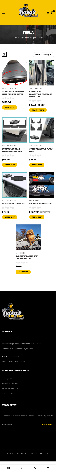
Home (16, 38)
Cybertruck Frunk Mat (13, 203)
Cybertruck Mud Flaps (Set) (40, 150)
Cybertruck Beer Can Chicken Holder (26, 257)
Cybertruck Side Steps (40, 203)
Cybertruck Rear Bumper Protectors (12, 150)
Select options (38, 110)
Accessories (20, 253)
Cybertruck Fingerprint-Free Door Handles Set (40, 94)
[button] (52, 12)
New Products (35, 200)
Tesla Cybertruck (9, 88)
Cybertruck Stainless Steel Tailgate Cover (13, 92)
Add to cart (10, 107)
